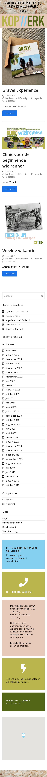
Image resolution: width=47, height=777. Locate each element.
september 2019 (14, 459)
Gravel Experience (20, 90)
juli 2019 (10, 467)
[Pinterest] (23, 11)
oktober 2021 (12, 393)
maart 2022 (12, 385)
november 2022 (14, 372)
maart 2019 (12, 476)
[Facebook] (20, 11)
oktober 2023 (12, 363)
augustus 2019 (13, 463)
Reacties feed (9, 526)
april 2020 (11, 433)
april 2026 (11, 350)
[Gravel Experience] (23, 55)
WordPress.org (10, 531)
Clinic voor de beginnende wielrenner (16, 160)
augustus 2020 (13, 424)
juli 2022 (10, 380)
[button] (23, 735)
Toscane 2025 (13, 324)
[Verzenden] (42, 296)
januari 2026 (12, 354)
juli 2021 (10, 398)
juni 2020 (10, 428)
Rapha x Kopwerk (15, 328)
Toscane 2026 (13, 315)
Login (5, 518)
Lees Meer (10, 113)
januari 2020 (12, 441)
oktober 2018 (12, 485)
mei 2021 (10, 402)
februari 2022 (13, 389)
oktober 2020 (12, 420)
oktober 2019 (12, 454)
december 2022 (14, 367)
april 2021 (11, 406)
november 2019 (14, 450)
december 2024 (14, 359)
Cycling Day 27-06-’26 (17, 311)
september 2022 (14, 376)
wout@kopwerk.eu (19, 634)
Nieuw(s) (10, 503)
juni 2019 (10, 472)
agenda (38, 98)
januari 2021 (12, 411)
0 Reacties (10, 100)
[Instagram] (26, 11)
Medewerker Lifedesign (16, 98)
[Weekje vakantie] (23, 223)
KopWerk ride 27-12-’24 (18, 320)
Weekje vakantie (18, 250)
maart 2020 (12, 437)
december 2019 (14, 446)
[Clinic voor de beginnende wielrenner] (23, 137)
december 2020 (14, 415)
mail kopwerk (30, 6)
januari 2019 (12, 480)
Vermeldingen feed (12, 522)
